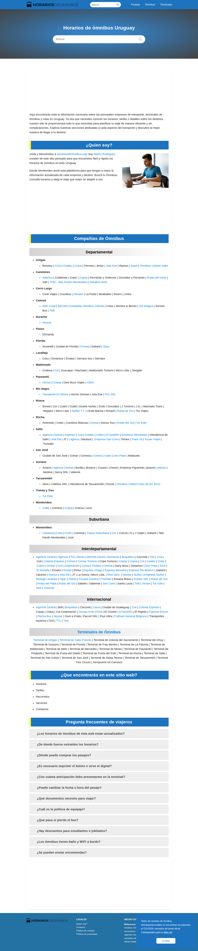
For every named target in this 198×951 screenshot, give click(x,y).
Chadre (96, 565)
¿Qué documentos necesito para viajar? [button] (66, 798)
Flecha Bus (44, 616)
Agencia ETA (66, 556)
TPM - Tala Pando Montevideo (68, 282)
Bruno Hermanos (108, 556)
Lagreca (74, 439)
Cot (56, 370)
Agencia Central (52, 434)
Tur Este (141, 422)
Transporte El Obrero (55, 394)
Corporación (71, 565)
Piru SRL (110, 394)
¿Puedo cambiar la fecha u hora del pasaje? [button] (69, 787)
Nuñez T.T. (78, 410)
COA (58, 265)
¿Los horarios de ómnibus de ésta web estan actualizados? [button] (81, 733)
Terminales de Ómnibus (99, 632)
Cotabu (67, 265)
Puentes (106, 579)
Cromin (50, 565)
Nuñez (138, 574)
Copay (57, 382)
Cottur (100, 434)
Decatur (78, 294)
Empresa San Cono (106, 439)
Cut (60, 565)
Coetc (46, 508)
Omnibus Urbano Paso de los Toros (138, 484)
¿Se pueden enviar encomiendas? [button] (62, 852)
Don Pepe (119, 455)
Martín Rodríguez (104, 154)
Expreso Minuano (116, 570)
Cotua (78, 265)
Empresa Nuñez (154, 574)
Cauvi (96, 607)
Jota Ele (56, 439)
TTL (58, 620)
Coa (80, 434)
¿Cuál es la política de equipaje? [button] (61, 809)
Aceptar (166, 940)
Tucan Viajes (153, 439)
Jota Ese (111, 265)
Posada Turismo (89, 579)
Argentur (70, 434)
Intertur (161, 467)
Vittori (90, 382)
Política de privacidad (86, 934)
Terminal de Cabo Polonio (75, 640)
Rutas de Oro (125, 410)
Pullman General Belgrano (130, 616)
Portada (135, 4)
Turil (38, 588)
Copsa (83, 277)
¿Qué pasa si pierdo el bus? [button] (57, 820)
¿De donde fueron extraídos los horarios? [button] (67, 744)
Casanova (48, 533)
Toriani (146, 583)
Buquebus (128, 556)
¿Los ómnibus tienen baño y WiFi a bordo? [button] (68, 841)
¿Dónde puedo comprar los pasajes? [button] (64, 755)
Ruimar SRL (141, 579)
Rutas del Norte (156, 277)
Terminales (166, 4)
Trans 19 (136, 439)
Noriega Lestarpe (46, 579)
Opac (106, 346)
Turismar (48, 588)
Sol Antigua (146, 306)
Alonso (46, 382)
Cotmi (40, 565)
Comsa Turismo (87, 561)
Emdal (67, 570)
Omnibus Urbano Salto (154, 265)
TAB (52, 310)
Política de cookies (85, 930)
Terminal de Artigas (45, 640)
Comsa (84, 346)
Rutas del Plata (46, 583)
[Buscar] (117, 4)
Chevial (108, 565)
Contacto (80, 927)
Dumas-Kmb (86, 611)
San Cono (109, 583)
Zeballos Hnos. (98, 282)
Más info (168, 932)
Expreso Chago (93, 570)
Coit (134, 607)
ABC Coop (49, 306)
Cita (59, 533)
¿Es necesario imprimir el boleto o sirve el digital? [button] (74, 766)
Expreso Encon (158, 611)
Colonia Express (54, 561)
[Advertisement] (99, 90)
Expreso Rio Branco (141, 570)
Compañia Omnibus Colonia (86, 306)
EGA (163, 565)
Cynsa (94, 422)
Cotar (107, 455)
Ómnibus (150, 4)
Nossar (46, 322)
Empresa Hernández (134, 434)
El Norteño (112, 434)
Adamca (47, 277)
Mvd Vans (113, 574)
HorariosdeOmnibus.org (71, 154)
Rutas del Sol (125, 422)
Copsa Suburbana (98, 533)
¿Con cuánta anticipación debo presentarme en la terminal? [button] (81, 777)
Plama (72, 579)
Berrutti (62, 306)
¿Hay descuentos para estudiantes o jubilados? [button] (72, 831)
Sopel (134, 265)
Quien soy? (81, 924)
